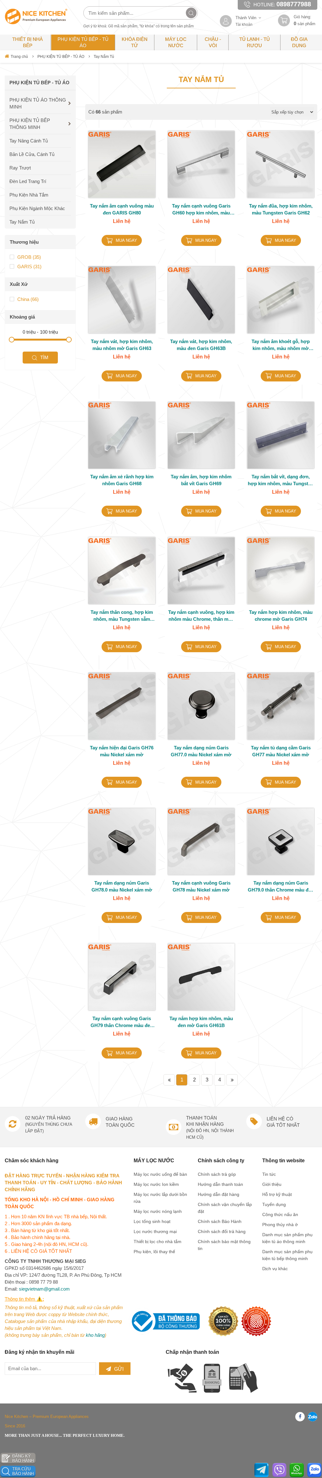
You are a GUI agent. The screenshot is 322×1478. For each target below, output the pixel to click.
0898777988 (293, 4)
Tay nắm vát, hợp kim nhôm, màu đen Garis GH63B (201, 345)
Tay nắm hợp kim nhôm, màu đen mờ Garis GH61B (201, 1022)
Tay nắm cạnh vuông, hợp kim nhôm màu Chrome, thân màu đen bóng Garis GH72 (201, 616)
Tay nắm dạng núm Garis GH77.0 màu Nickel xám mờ (201, 751)
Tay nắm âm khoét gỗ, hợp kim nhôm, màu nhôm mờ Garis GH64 (281, 345)
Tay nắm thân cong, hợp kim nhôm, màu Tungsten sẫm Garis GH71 (122, 616)
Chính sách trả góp (217, 1174)
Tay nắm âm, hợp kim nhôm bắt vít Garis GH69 (201, 480)
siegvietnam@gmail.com (44, 1289)
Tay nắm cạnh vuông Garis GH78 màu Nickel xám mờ (201, 886)
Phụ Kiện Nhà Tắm (28, 194)
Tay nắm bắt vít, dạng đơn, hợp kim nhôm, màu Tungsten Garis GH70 (281, 480)
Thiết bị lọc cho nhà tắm (157, 1241)
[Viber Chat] (279, 1470)
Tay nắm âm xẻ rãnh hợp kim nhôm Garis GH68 (121, 480)
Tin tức (269, 1174)
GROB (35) (29, 257)
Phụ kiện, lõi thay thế (154, 1251)
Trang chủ (19, 56)
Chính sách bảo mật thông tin (224, 1245)
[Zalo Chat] (314, 1470)
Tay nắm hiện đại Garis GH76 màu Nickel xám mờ (121, 751)
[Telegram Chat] (261, 1470)
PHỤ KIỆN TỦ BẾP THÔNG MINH (29, 124)
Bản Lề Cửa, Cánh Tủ (31, 154)
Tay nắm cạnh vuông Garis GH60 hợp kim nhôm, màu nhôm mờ (201, 209)
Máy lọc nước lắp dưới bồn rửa (160, 1198)
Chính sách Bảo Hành (220, 1221)
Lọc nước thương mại (155, 1231)
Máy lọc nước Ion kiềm (156, 1184)
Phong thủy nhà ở (280, 1224)
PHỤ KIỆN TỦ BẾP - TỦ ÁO (60, 56)
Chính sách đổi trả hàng (222, 1231)
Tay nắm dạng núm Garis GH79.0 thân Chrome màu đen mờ (281, 886)
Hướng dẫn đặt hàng (218, 1194)
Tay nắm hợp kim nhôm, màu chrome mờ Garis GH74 (281, 615)
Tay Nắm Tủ (104, 56)
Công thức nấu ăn (280, 1214)
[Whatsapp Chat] (297, 1470)
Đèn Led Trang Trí (27, 181)
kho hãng (95, 1335)
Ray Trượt (20, 167)
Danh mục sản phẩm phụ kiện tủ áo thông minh (287, 1238)
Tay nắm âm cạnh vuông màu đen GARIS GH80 (122, 209)
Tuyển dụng (274, 1204)
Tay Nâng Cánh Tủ (28, 140)
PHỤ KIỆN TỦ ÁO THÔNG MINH (37, 103)
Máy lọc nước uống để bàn (160, 1174)
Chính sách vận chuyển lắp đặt (225, 1208)
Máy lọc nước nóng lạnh (158, 1211)
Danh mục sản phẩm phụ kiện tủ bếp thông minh (287, 1255)
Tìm (44, 357)
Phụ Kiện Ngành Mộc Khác (37, 208)
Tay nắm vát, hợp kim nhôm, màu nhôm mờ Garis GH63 (122, 345)
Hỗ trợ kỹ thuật (277, 1194)
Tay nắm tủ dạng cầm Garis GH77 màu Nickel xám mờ (281, 751)
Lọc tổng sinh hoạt (152, 1221)
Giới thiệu (271, 1184)
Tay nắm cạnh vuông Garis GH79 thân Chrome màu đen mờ (122, 1022)
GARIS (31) (29, 266)
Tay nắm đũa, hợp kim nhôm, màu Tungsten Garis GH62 (281, 209)
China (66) (28, 299)
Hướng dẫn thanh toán (220, 1184)
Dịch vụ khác (275, 1268)
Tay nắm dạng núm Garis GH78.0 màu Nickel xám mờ (122, 886)
